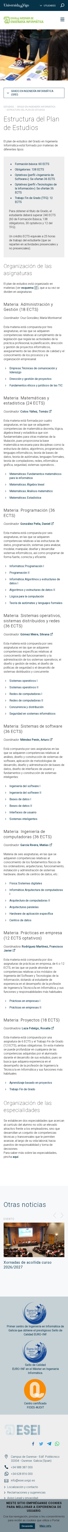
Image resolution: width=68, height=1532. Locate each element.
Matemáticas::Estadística (25, 497)
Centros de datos (20, 920)
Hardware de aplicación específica (31, 913)
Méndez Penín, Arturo (34, 739)
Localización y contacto (22, 1487)
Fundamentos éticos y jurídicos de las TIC (36, 385)
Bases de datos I (20, 799)
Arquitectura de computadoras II (29, 900)
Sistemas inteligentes (23, 819)
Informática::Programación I (26, 566)
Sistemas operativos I (23, 680)
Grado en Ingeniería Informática (36, 107)
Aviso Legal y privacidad (22, 1498)
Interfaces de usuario (22, 812)
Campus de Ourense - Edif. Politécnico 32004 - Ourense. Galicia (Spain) (35, 1458)
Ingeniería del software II (25, 792)
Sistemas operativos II (23, 687)
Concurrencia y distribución (26, 707)
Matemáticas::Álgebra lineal (26, 484)
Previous (54, 1215)
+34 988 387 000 (22, 1467)
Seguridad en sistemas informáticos (32, 713)
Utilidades (49, 5)
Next (62, 1215)
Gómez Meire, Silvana (34, 634)
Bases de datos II (20, 806)
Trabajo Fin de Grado (22, 1089)
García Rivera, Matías (34, 845)
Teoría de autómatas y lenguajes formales (35, 603)
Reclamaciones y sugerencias (26, 1492)
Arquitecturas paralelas (24, 907)
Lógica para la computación (26, 596)
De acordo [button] (27, 1526)
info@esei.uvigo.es (23, 1480)
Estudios (9, 107)
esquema (27, 287)
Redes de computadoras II (26, 700)
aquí (15, 1157)
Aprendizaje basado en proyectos (30, 1082)
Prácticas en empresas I (24, 1001)
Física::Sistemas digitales (25, 883)
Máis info (45, 1526)
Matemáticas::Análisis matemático (31, 491)
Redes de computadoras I (25, 694)
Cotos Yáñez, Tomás (34, 411)
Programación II (19, 572)
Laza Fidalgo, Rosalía (36, 1028)
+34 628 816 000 (22, 1474)
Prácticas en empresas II (25, 1007)
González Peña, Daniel (35, 524)
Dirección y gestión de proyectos (30, 379)
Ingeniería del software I (24, 786)
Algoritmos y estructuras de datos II (32, 590)
